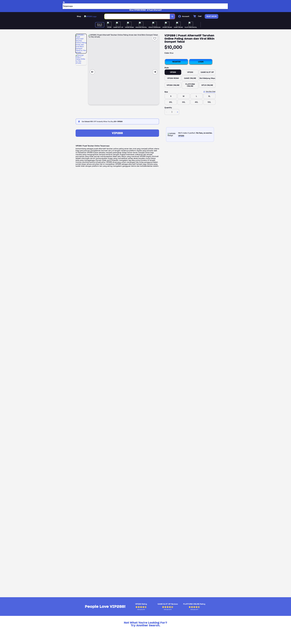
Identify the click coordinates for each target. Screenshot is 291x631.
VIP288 (117, 133)
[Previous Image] (92, 72)
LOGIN (200, 62)
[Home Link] (90, 16)
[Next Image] (155, 72)
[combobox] (137, 16)
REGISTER (176, 62)
